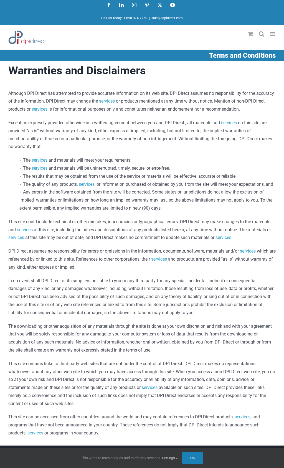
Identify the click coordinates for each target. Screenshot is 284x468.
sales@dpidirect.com (167, 18)
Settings (169, 458)
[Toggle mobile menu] (273, 34)
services (107, 101)
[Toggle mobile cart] (250, 34)
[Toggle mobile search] (261, 34)
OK (192, 458)
